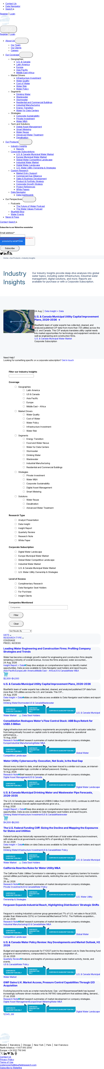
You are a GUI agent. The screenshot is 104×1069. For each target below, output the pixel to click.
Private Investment (25, 118)
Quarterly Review (26, 532)
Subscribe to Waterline (11, 1067)
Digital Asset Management (29, 126)
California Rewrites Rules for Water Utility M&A (32, 868)
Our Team (15, 45)
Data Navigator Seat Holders (32, 587)
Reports (20, 149)
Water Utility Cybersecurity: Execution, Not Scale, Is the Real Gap (43, 760)
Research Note (25, 536)
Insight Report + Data (13, 665)
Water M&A (21, 121)
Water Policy (22, 88)
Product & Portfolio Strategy (30, 181)
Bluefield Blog (17, 211)
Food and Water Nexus (37, 443)
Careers (14, 50)
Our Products (11, 141)
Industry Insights (19, 146)
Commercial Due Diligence (29, 176)
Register (4, 13)
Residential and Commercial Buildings (34, 102)
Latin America (23, 64)
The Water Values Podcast (29, 209)
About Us (10, 40)
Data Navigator (12, 6)
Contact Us (11, 3)
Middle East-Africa (25, 72)
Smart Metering (23, 129)
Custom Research (19, 170)
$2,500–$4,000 (11, 678)
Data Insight (24, 524)
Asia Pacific (22, 70)
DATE (6, 635)
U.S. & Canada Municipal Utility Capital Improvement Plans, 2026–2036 (47, 684)
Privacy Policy (7, 1059)
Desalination (22, 137)
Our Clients (16, 47)
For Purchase (24, 591)
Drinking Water (23, 94)
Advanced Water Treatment (29, 134)
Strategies (23, 472)
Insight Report (25, 528)
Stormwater (22, 99)
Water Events (17, 214)
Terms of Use (6, 1062)
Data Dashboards (24, 194)
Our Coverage (12, 54)
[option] (52, 326)
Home (5, 258)
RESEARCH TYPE (12, 637)
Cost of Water (23, 83)
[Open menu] (22, 41)
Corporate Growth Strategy (29, 184)
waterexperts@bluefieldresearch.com (18, 1065)
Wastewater (22, 97)
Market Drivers (25, 411)
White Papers (22, 189)
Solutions (22, 496)
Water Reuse (22, 132)
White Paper (24, 540)
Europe (19, 67)
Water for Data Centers (27, 110)
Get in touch (68, 360)
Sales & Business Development (31, 178)
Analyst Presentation (28, 520)
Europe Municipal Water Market (31, 157)
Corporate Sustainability (28, 116)
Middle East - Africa (45, 670)
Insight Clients (25, 595)
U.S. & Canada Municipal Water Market (35, 154)
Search (9, 9)
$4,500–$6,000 (11, 822)
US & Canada (33, 394)
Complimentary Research (30, 583)
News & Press (12, 217)
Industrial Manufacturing (28, 105)
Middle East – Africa (36, 406)
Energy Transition (24, 107)
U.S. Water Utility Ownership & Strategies (36, 167)
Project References (25, 186)
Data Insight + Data (54, 311)
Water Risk (21, 86)
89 (12, 1014)
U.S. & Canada (23, 61)
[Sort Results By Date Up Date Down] (20, 630)
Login (12, 13)
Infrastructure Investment (28, 78)
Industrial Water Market (27, 162)
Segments (23, 435)
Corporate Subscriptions (23, 151)
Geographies (24, 386)
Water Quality (22, 80)
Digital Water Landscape (28, 165)
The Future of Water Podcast (30, 206)
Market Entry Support (26, 173)
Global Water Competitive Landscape (34, 159)
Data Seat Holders (31, 715)
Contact (4, 222)
